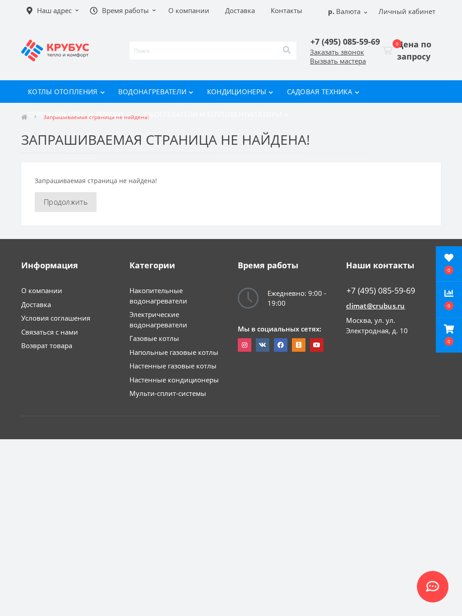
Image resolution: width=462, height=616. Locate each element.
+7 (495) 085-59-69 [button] (380, 290)
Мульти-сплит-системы (167, 393)
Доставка (36, 304)
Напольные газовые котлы (173, 352)
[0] (387, 50)
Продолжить (66, 202)
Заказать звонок (337, 51)
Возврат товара (46, 345)
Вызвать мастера (338, 60)
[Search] (286, 50)
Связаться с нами (49, 331)
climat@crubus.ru (375, 305)
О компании (41, 290)
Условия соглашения (55, 317)
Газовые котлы (154, 338)
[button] (449, 335)
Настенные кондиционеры (174, 379)
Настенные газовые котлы (173, 365)
